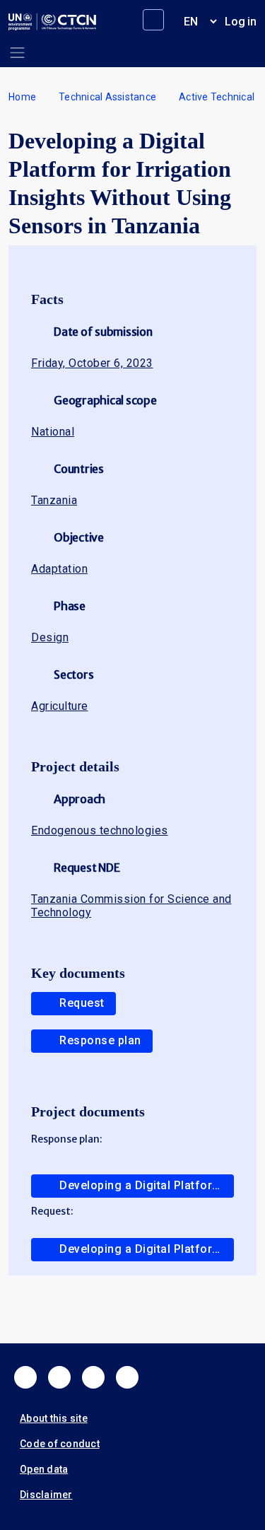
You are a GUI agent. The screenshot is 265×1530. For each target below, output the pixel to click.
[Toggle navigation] (17, 53)
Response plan (100, 1040)
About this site (54, 1418)
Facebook (25, 1377)
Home (22, 97)
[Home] (52, 22)
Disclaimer (46, 1494)
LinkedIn (93, 1377)
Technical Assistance (107, 97)
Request (82, 1003)
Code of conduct (60, 1443)
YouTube (127, 1377)
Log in (241, 21)
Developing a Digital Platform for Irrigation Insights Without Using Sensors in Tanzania (146, 1185)
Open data (44, 1469)
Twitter (59, 1377)
